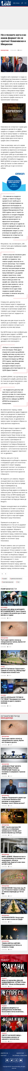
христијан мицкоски (8, 582)
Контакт (4, 1055)
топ (18, 582)
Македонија (5, 50)
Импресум (4, 1053)
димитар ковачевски (16, 578)
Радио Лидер (6, 3)
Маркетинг (20, 1053)
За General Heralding (20, 1055)
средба (5, 578)
